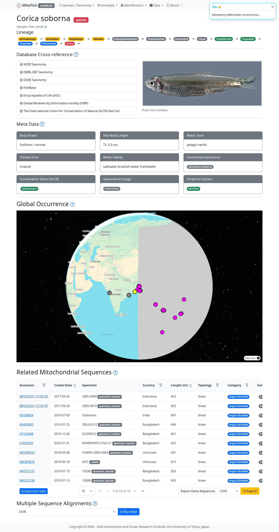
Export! (251, 491)
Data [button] (157, 5)
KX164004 (26, 415)
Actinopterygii (28, 39)
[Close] (273, 7)
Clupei (202, 39)
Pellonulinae (48, 43)
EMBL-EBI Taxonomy (38, 72)
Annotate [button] (107, 5)
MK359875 (27, 462)
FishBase (29, 88)
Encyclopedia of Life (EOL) (41, 95)
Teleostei (98, 39)
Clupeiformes (224, 39)
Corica (69, 43)
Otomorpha (181, 39)
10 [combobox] (83, 491)
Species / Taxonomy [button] (77, 5)
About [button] (174, 5)
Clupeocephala (156, 39)
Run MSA (130, 512)
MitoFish (37, 5)
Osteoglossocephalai (125, 39)
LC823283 (26, 443)
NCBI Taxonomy (34, 64)
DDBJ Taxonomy (34, 80)
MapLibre (250, 358)
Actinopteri (52, 39)
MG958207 (27, 452)
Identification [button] (134, 5)
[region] (139, 286)
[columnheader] (65, 385)
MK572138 (27, 480)
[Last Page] (143, 491)
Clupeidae (25, 43)
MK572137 (27, 471)
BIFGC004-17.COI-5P (34, 406)
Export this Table (35, 491)
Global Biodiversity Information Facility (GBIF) (55, 103)
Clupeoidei (248, 39)
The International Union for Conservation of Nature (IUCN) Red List (71, 111)
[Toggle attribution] (258, 358)
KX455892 (26, 424)
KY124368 (26, 434)
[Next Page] (135, 491)
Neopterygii (76, 39)
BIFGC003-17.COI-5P (34, 396)
